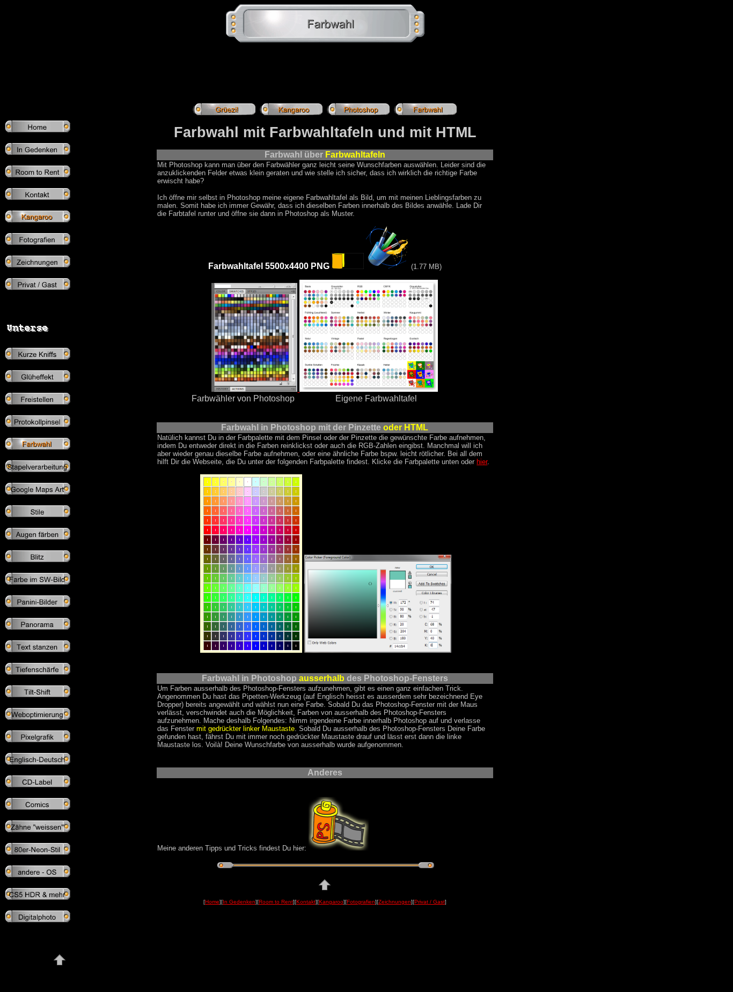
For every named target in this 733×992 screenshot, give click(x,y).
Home (212, 902)
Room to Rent (276, 902)
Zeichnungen (394, 902)
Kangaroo (331, 902)
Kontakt (306, 902)
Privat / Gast (429, 902)
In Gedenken (239, 902)
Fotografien (361, 902)
